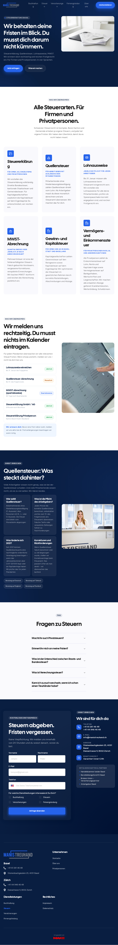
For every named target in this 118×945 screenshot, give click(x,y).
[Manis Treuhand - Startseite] (11, 5)
